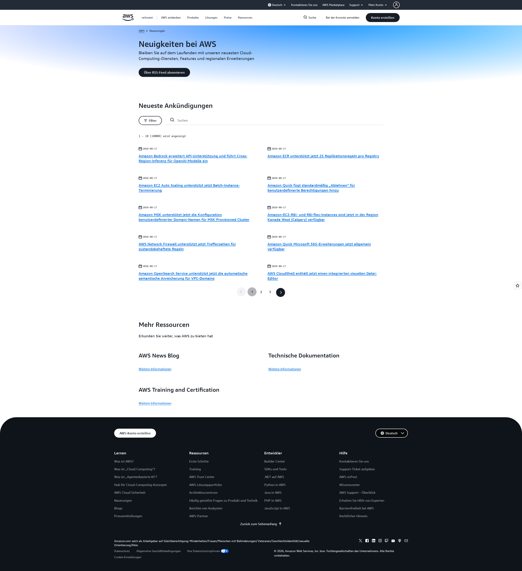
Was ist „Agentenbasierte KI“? (135, 477)
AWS (142, 30)
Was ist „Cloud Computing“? (134, 469)
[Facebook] (367, 541)
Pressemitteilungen (128, 516)
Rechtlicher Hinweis (353, 516)
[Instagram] (380, 541)
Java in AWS (273, 492)
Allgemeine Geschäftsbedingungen (158, 551)
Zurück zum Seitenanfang (258, 524)
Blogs (118, 508)
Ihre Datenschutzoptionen (203, 551)
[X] (360, 541)
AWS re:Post (348, 477)
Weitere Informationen (155, 369)
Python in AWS (275, 485)
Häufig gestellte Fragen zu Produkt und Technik (223, 500)
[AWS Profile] (396, 5)
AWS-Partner (198, 516)
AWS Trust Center (202, 477)
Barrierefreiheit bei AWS (356, 508)
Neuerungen (123, 500)
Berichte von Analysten (205, 508)
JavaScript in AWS (277, 508)
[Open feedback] (517, 285)
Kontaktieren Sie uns (354, 461)
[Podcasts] (399, 541)
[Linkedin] (373, 541)
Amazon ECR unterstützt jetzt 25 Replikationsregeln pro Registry (323, 156)
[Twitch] (386, 541)
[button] (171, 17)
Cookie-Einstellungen (127, 557)
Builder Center (274, 461)
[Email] (406, 541)
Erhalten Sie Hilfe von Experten (361, 500)
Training (195, 469)
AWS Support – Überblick (357, 492)
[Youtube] (393, 541)
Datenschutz (122, 551)
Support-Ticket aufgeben (357, 469)
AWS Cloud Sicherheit (129, 492)
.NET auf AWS (274, 477)
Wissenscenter (349, 485)
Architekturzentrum (203, 492)
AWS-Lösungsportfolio (205, 485)
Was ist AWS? (124, 461)
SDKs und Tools (275, 469)
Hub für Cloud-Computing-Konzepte (140, 485)
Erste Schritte (199, 461)
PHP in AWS (273, 500)
